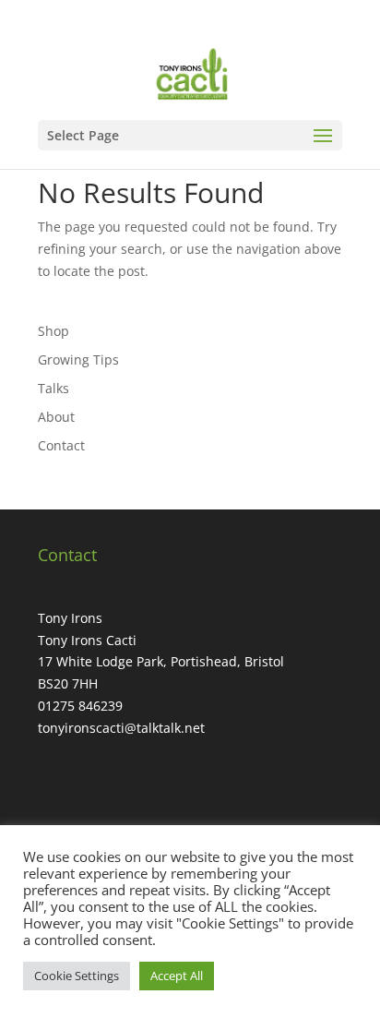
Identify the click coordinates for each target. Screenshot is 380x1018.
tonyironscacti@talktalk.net (121, 728)
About (56, 416)
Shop (53, 331)
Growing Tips (78, 359)
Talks (53, 388)
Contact (61, 445)
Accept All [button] (176, 975)
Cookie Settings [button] (76, 975)
